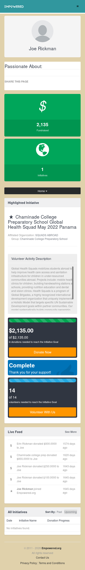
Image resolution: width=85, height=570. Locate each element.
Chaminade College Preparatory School (44, 239)
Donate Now (42, 352)
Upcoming (71, 512)
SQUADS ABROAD (46, 235)
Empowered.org (51, 548)
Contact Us (42, 557)
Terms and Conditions (52, 563)
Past (59, 512)
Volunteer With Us (42, 412)
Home (42, 191)
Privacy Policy (28, 563)
